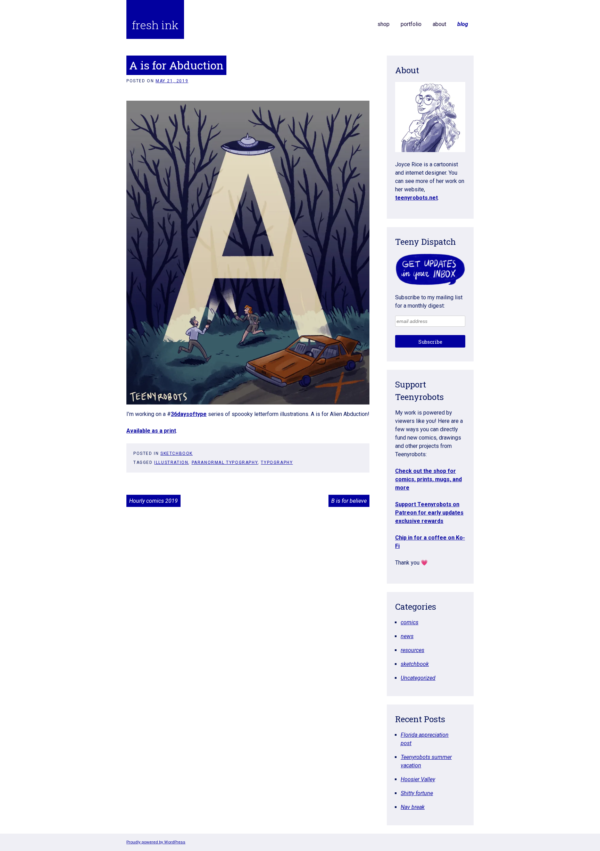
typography (277, 462)
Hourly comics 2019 (153, 501)
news (407, 636)
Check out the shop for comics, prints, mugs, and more (428, 479)
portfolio (411, 24)
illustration (171, 462)
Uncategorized (418, 678)
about (439, 24)
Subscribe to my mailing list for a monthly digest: (428, 301)
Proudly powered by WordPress (155, 842)
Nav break (413, 807)
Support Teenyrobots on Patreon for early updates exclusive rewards (429, 512)
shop (383, 24)
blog (462, 24)
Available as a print (151, 430)
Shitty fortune (417, 793)
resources (412, 650)
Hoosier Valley (418, 779)
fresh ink (155, 24)
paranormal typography (225, 462)
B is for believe (349, 501)
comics (409, 622)
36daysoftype (189, 414)
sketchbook (176, 453)
